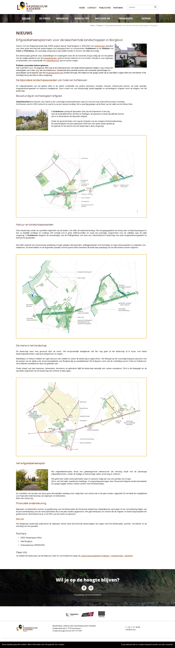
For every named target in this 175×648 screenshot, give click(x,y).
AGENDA (146, 18)
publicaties (105, 7)
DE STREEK (44, 18)
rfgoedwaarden (50, 58)
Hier (102, 68)
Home (82, 7)
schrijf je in (80, 595)
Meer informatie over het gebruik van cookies (46, 644)
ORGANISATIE (126, 18)
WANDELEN (62, 18)
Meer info (20, 519)
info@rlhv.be (130, 630)
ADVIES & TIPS (81, 18)
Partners (118, 7)
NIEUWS (26, 18)
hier (37, 70)
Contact (91, 7)
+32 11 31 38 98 (133, 627)
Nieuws (100, 25)
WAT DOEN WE (102, 18)
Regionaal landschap (54, 73)
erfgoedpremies (52, 60)
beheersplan (100, 46)
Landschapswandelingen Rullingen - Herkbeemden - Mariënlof (106, 556)
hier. (32, 498)
